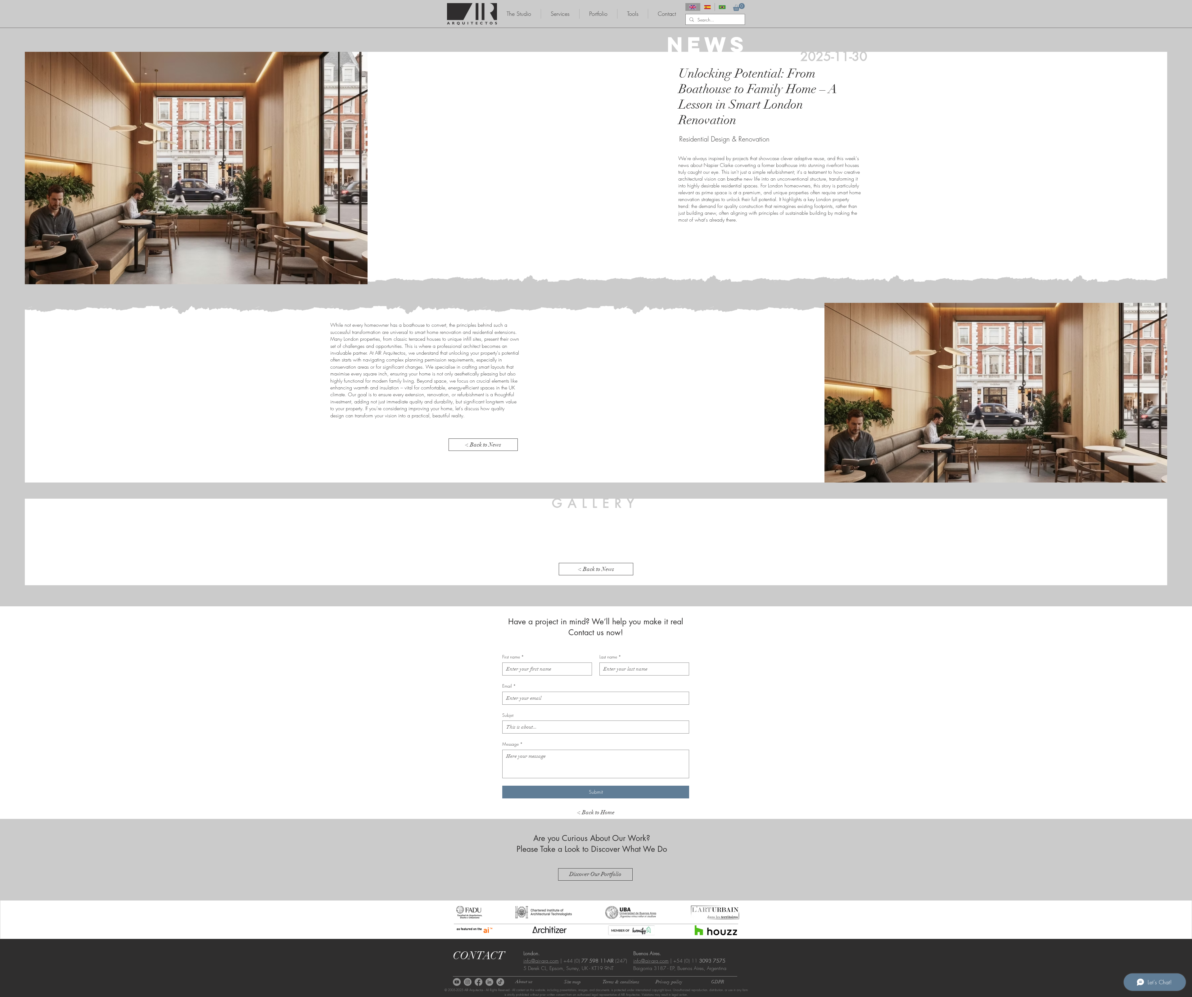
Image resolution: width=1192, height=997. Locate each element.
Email (509, 686)
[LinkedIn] (489, 982)
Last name (610, 657)
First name (513, 657)
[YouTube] (457, 982)
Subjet (507, 715)
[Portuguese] (722, 7)
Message (512, 744)
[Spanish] (707, 7)
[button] (739, 7)
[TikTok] (500, 982)
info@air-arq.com (541, 960)
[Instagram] (468, 982)
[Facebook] (478, 982)
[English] (692, 7)
